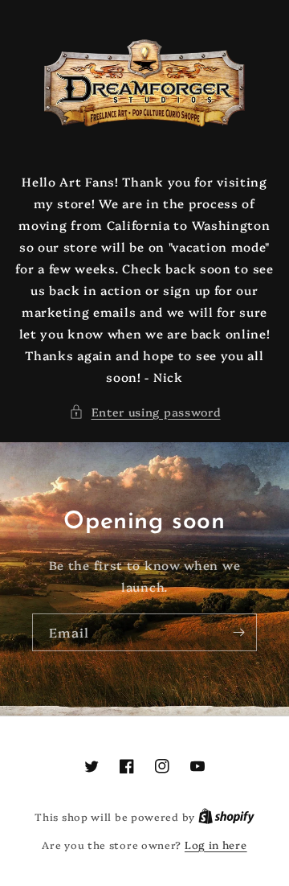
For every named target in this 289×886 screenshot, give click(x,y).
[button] (145, 412)
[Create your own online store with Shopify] (226, 816)
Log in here (216, 844)
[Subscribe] (238, 632)
